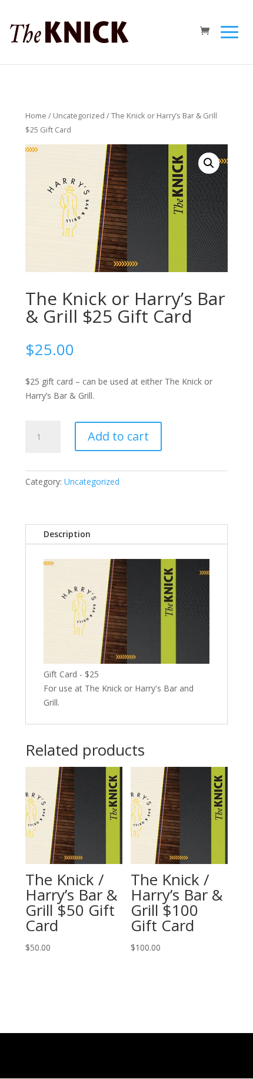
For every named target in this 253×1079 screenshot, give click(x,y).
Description (67, 534)
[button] (208, 163)
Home (35, 115)
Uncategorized (79, 115)
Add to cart (118, 436)
